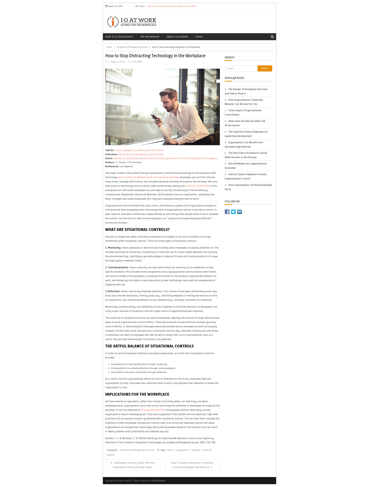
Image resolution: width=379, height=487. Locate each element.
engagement (129, 150)
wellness (141, 150)
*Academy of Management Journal (137, 449)
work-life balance (155, 150)
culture (118, 150)
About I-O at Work (177, 36)
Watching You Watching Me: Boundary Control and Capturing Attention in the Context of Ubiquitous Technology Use (165, 158)
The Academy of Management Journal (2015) (140, 154)
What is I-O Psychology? (119, 36)
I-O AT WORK (136, 61)
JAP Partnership (150, 36)
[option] (174, 6)
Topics (199, 36)
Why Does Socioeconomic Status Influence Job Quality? (171, 6)
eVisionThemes (159, 480)
